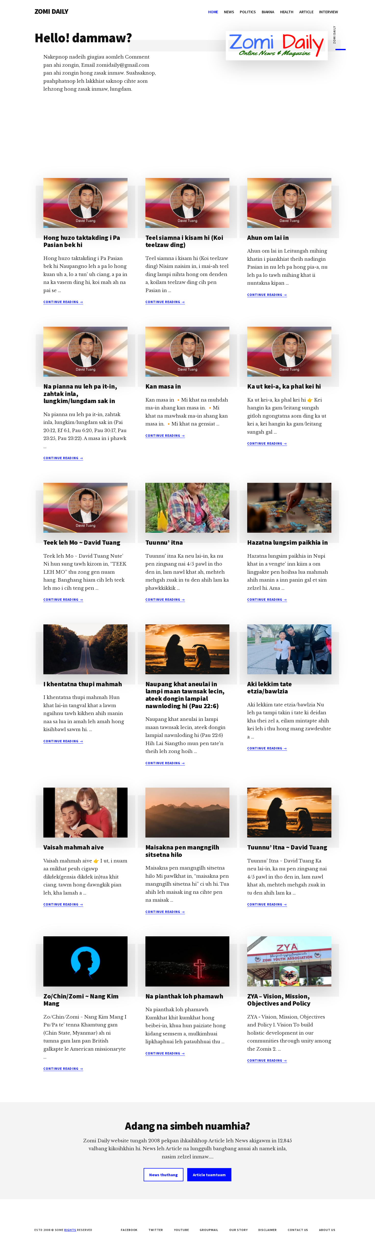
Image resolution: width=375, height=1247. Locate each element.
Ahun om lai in (268, 237)
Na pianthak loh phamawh (184, 996)
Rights (70, 1230)
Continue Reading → (63, 302)
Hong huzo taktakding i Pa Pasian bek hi (81, 241)
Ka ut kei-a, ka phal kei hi (284, 386)
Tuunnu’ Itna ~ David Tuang (287, 847)
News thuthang (163, 1174)
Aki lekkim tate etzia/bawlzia (269, 687)
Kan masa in (163, 386)
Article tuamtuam (209, 1174)
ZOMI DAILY (51, 11)
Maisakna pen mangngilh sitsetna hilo (182, 851)
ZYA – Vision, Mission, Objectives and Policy (278, 1000)
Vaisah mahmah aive (73, 847)
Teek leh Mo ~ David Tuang (81, 542)
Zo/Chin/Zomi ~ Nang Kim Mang (81, 1000)
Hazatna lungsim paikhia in (287, 542)
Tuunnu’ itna (164, 542)
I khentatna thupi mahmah (82, 684)
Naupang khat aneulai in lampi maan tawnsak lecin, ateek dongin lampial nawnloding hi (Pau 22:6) (185, 695)
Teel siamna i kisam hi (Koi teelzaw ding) (184, 241)
